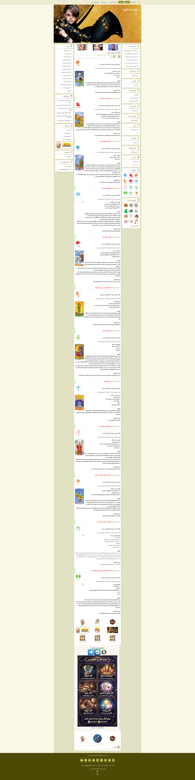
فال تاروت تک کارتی (67, 60)
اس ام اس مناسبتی (113, 2)
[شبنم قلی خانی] (82, 48)
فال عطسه (69, 156)
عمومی (112, 747)
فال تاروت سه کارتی (67, 63)
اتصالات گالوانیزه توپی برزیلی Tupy (64, 113)
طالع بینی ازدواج (134, 120)
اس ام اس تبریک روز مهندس (132, 60)
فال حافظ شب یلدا (67, 136)
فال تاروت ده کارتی (67, 78)
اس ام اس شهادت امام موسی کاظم (131, 50)
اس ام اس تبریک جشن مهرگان (132, 66)
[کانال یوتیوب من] (85, 760)
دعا (137, 133)
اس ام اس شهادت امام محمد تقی (131, 53)
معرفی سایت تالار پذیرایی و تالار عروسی (65, 109)
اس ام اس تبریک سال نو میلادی (131, 57)
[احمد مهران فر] (113, 48)
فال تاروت (128, 2)
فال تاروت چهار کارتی (66, 66)
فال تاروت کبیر (68, 53)
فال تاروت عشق (67, 81)
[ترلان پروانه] (98, 48)
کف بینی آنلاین (135, 110)
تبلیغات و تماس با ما (95, 2)
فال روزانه (121, 2)
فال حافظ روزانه (67, 133)
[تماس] (97, 760)
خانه (139, 2)
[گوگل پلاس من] (89, 760)
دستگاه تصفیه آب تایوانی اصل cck (64, 120)
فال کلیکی (136, 142)
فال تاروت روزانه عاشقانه (65, 85)
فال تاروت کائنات (67, 57)
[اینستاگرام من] (101, 760)
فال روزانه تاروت (129, 9)
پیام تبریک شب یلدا (67, 139)
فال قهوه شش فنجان (133, 101)
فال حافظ (134, 2)
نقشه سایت (91, 769)
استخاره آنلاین (104, 2)
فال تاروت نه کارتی (67, 75)
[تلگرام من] (109, 760)
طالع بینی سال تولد (134, 226)
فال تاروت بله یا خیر (67, 88)
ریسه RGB (135, 161)
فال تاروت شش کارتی (66, 72)
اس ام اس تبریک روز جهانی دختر (131, 63)
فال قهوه (136, 95)
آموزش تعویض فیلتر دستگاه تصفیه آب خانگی (64, 116)
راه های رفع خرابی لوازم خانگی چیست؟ (65, 101)
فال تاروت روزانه (67, 50)
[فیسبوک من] (105, 760)
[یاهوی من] (113, 760)
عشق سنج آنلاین (134, 152)
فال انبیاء (136, 85)
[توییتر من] (93, 760)
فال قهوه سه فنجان (134, 98)
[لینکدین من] (81, 760)
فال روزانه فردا (68, 166)
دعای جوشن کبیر (134, 130)
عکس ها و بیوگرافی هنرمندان (65, 169)
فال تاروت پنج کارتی (67, 69)
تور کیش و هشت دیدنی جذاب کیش (63, 105)
